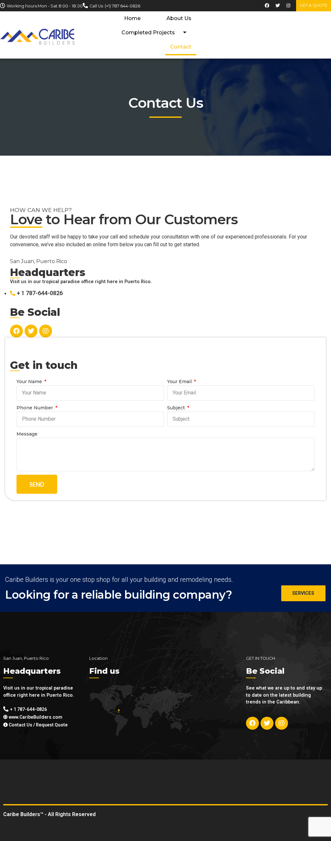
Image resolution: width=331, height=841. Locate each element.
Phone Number (35, 408)
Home (132, 18)
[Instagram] (288, 5)
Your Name (29, 381)
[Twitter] (277, 5)
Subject (176, 408)
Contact (180, 47)
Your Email (180, 381)
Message (26, 434)
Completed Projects (148, 32)
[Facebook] (267, 5)
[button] (313, 5)
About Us (178, 18)
